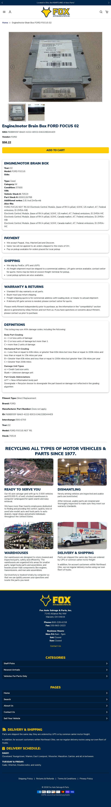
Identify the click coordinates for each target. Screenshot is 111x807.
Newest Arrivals (12, 669)
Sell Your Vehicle (12, 718)
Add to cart (55, 150)
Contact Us (55, 646)
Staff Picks (9, 663)
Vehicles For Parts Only (15, 676)
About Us (8, 705)
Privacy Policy (86, 778)
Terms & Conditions (67, 778)
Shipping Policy (25, 778)
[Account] (10, 12)
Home (5, 22)
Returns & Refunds (45, 778)
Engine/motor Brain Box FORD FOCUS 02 (32, 22)
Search (7, 699)
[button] (4, 12)
